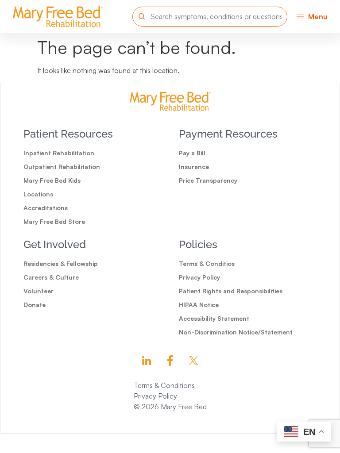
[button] (312, 16)
